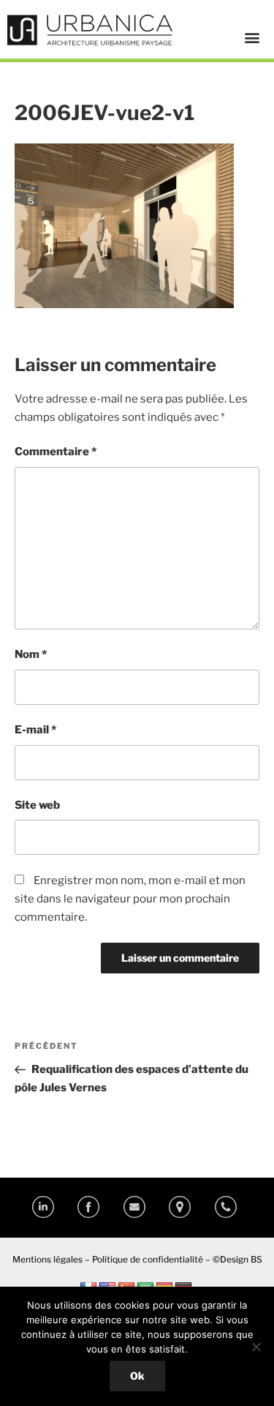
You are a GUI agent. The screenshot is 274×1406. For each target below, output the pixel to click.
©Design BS (237, 1259)
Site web (37, 805)
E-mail (35, 729)
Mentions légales (47, 1259)
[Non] (255, 1346)
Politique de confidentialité (147, 1259)
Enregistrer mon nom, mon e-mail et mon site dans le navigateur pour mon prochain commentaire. (130, 899)
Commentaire (55, 451)
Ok (137, 1375)
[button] (252, 37)
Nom (31, 654)
